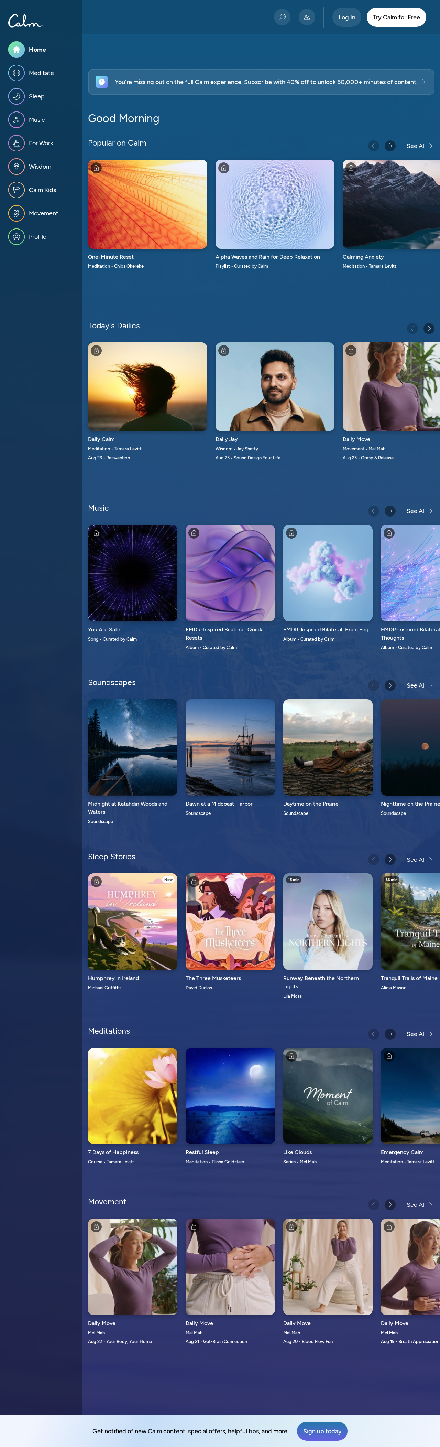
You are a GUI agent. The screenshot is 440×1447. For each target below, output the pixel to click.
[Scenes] (307, 17)
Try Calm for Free (396, 17)
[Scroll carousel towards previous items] (373, 145)
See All (416, 146)
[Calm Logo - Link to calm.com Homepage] (25, 21)
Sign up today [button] (322, 1431)
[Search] (282, 17)
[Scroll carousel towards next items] (390, 145)
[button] (261, 82)
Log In (347, 17)
